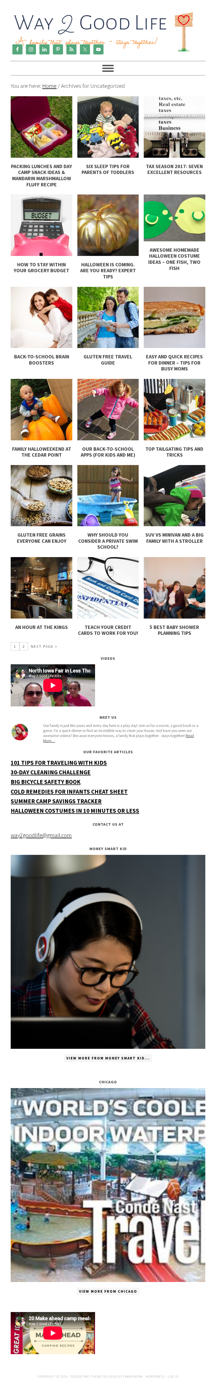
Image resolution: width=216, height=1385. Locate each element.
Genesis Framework (125, 1376)
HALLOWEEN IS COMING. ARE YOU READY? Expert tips (108, 270)
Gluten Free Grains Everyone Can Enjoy (41, 538)
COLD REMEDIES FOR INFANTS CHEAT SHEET (69, 791)
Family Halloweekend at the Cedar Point (41, 452)
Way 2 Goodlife (104, 23)
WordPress (155, 1376)
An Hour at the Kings (41, 627)
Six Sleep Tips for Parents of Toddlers (108, 169)
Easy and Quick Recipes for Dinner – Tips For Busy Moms (174, 362)
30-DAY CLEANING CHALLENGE (51, 772)
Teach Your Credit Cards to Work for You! (108, 630)
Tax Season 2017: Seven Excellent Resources (174, 169)
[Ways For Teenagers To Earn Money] (108, 952)
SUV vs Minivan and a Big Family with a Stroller (174, 538)
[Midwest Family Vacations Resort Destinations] (108, 1185)
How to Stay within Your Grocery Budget (41, 267)
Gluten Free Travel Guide (108, 359)
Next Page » (44, 646)
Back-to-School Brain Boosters (41, 359)
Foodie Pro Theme (86, 1376)
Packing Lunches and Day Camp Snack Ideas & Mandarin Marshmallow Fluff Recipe (41, 175)
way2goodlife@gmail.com (41, 835)
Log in (173, 1376)
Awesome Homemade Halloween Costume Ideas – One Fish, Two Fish (174, 259)
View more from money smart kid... (108, 1058)
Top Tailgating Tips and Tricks (174, 452)
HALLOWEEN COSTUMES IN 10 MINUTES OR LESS (75, 810)
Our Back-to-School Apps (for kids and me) (108, 452)
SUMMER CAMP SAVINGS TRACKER (56, 801)
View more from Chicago (108, 1291)
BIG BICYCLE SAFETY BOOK (45, 782)
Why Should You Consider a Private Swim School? (108, 541)
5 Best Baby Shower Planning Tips (174, 630)
